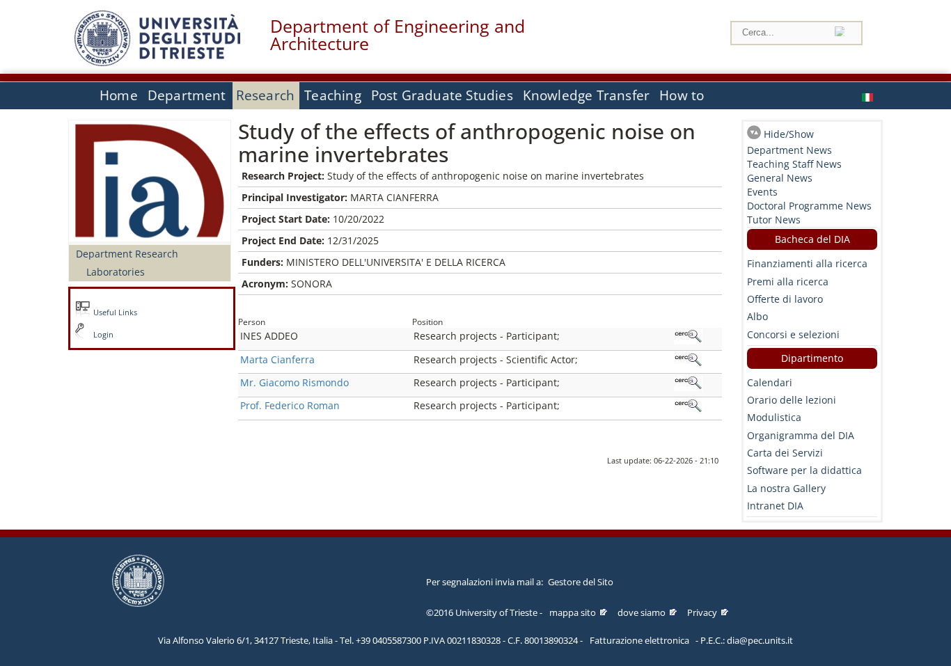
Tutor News (774, 219)
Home (119, 95)
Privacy (702, 612)
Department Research (127, 253)
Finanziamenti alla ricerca (807, 263)
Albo (757, 316)
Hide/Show (789, 134)
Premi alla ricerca (787, 281)
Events (762, 191)
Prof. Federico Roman (290, 405)
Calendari (769, 382)
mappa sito (572, 612)
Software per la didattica (804, 470)
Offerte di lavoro (785, 299)
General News (779, 177)
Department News (789, 150)
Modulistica (774, 417)
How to (681, 95)
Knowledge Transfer (586, 95)
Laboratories (115, 271)
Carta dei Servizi (785, 452)
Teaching (332, 95)
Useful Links (115, 312)
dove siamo (642, 612)
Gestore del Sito (580, 582)
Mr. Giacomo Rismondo (294, 382)
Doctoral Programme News (809, 205)
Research (265, 95)
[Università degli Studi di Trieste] (157, 62)
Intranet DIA (775, 505)
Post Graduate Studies (442, 95)
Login (103, 335)
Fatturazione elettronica (639, 640)
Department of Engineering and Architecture (397, 34)
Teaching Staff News (794, 164)
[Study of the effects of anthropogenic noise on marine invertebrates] (869, 96)
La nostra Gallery (786, 488)
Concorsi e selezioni (793, 334)
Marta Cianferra (277, 359)
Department (187, 95)
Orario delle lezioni (791, 399)
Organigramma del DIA (800, 435)
